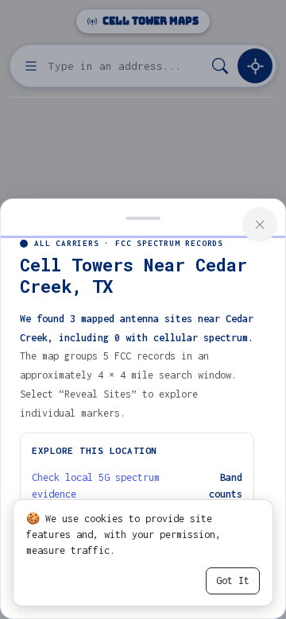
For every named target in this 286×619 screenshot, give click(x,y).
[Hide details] (143, 216)
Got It (232, 580)
